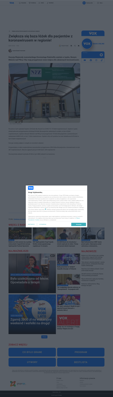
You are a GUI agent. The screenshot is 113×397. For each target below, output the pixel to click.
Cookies (37, 220)
